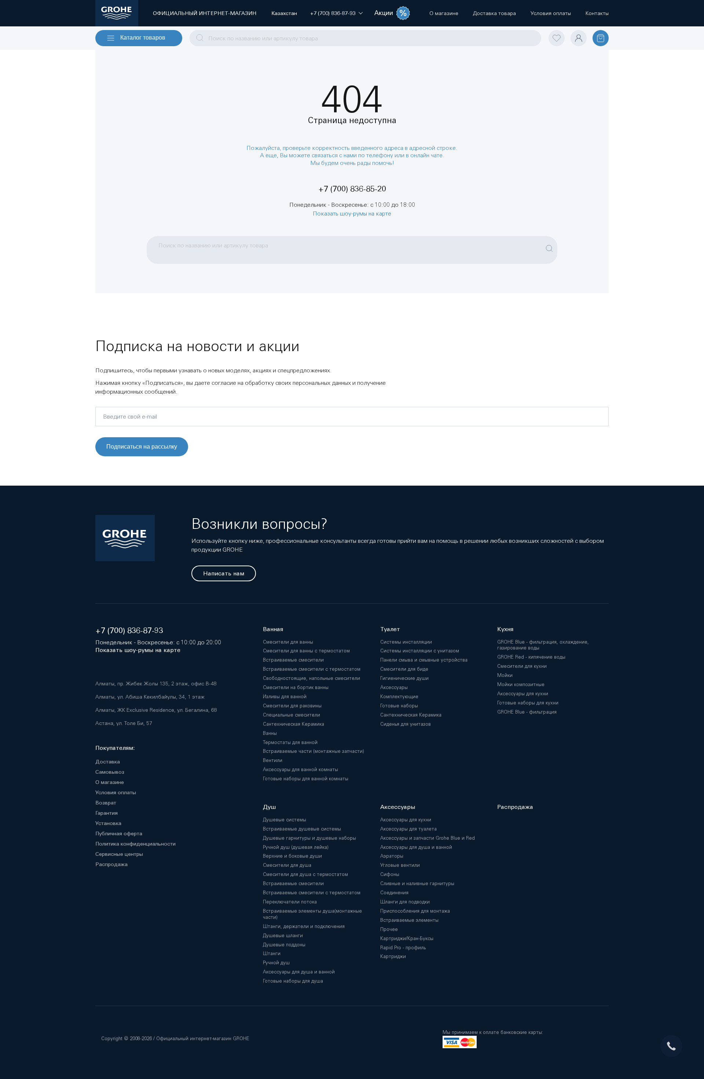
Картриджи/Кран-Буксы (406, 938)
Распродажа (111, 864)
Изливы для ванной (285, 696)
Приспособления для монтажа (415, 911)
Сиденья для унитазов (405, 724)
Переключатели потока (290, 902)
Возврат (105, 803)
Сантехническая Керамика (293, 724)
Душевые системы (284, 819)
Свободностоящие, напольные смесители (311, 678)
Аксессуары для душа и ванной (299, 972)
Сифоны (389, 874)
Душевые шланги (283, 935)
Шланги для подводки (405, 902)
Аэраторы (391, 856)
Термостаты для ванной (290, 742)
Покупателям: (115, 747)
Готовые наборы (399, 705)
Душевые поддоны (284, 944)
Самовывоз (109, 772)
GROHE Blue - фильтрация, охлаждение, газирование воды (543, 645)
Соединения (394, 892)
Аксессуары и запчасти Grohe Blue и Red (427, 838)
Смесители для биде (404, 669)
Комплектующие (399, 696)
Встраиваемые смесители (293, 660)
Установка (108, 823)
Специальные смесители (291, 715)
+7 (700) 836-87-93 (129, 630)
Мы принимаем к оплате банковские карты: (493, 1032)
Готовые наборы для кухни (527, 703)
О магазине (109, 782)
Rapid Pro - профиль (403, 947)
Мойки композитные (520, 684)
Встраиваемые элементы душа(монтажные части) (312, 914)
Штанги (271, 953)
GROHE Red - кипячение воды (531, 657)
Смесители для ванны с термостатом (306, 650)
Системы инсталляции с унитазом (419, 650)
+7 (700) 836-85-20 (352, 189)
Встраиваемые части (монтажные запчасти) (313, 751)
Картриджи (393, 956)
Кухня (505, 629)
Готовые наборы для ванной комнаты (305, 778)
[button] (332, 13)
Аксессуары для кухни (522, 693)
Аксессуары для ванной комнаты (300, 769)
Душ (269, 806)
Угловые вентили (400, 865)
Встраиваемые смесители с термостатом (311, 669)
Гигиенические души (404, 678)
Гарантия (106, 813)
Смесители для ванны (288, 642)
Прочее (389, 929)
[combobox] (365, 38)
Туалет (390, 629)
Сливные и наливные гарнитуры (417, 883)
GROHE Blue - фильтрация (527, 712)
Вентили (272, 760)
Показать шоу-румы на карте (352, 213)
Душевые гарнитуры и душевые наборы (309, 838)
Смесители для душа (287, 865)
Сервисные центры (119, 854)
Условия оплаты (115, 792)
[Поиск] (549, 244)
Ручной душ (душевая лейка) (296, 847)
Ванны (270, 733)
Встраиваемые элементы (409, 920)
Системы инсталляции (406, 642)
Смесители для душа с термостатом (305, 874)
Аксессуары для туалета (408, 829)
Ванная (273, 629)
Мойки (505, 675)
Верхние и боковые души (292, 856)
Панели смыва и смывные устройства (423, 660)
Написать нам (223, 573)
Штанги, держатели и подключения (304, 926)
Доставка (107, 762)
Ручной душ (276, 962)
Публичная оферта (118, 833)
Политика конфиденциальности (135, 844)
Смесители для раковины (292, 705)
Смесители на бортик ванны (296, 687)
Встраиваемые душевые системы (302, 829)
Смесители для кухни (522, 666)
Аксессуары (394, 687)
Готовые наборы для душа (293, 981)
